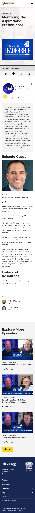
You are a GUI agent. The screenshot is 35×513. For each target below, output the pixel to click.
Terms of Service (12, 511)
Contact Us (5, 497)
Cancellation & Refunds (9, 500)
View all (7, 449)
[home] (8, 3)
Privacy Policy (21, 511)
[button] (31, 3)
